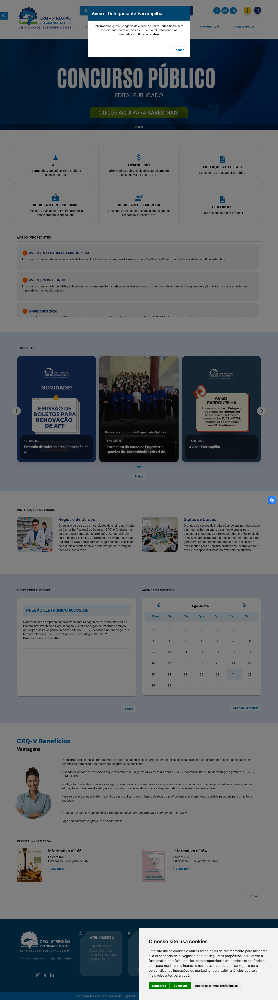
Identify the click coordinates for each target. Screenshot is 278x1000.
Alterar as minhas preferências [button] (216, 985)
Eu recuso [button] (181, 985)
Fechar (179, 50)
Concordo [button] (159, 985)
